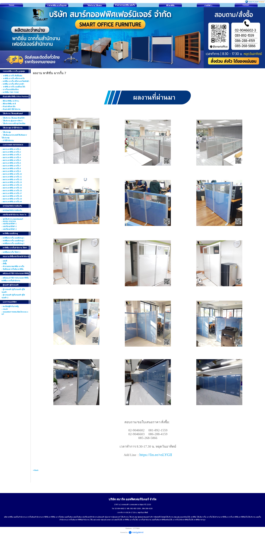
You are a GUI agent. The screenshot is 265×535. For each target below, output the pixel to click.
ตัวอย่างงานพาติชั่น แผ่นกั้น (125, 5)
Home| (11, 5)
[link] (155, 455)
